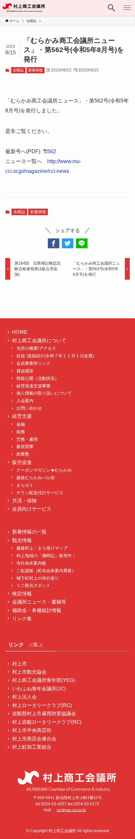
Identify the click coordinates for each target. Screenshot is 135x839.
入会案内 (24, 400)
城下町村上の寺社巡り (37, 578)
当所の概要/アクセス (36, 348)
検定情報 (22, 593)
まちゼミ (24, 485)
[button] (53, 243)
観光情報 (22, 540)
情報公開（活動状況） (37, 378)
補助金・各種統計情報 (36, 610)
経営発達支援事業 (33, 385)
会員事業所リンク (33, 363)
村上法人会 (24, 696)
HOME (19, 332)
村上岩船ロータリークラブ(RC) (47, 722)
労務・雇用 (27, 439)
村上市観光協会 (29, 672)
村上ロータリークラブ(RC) (42, 705)
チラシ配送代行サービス (39, 492)
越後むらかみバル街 (35, 477)
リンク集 (22, 618)
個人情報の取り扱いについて (44, 393)
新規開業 (24, 446)
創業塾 (22, 454)
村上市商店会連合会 (34, 738)
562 (51, 151)
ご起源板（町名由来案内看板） (46, 570)
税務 (20, 431)
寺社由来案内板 (31, 563)
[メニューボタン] (127, 8)
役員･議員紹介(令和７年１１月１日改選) (55, 355)
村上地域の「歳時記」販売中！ (46, 555)
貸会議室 (24, 370)
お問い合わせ (29, 408)
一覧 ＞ (36, 644)
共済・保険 (24, 500)
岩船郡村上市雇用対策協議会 (44, 713)
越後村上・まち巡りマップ (42, 548)
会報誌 (18, 70)
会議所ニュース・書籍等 (39, 602)
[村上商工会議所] (24, 8)
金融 (20, 424)
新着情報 (35, 70)
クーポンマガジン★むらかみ (46, 470)
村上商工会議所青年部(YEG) (43, 680)
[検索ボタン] (111, 8)
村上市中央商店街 (31, 730)
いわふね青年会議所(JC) (39, 688)
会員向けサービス (31, 509)
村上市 (19, 663)
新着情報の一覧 (29, 531)
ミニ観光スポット (33, 585)
